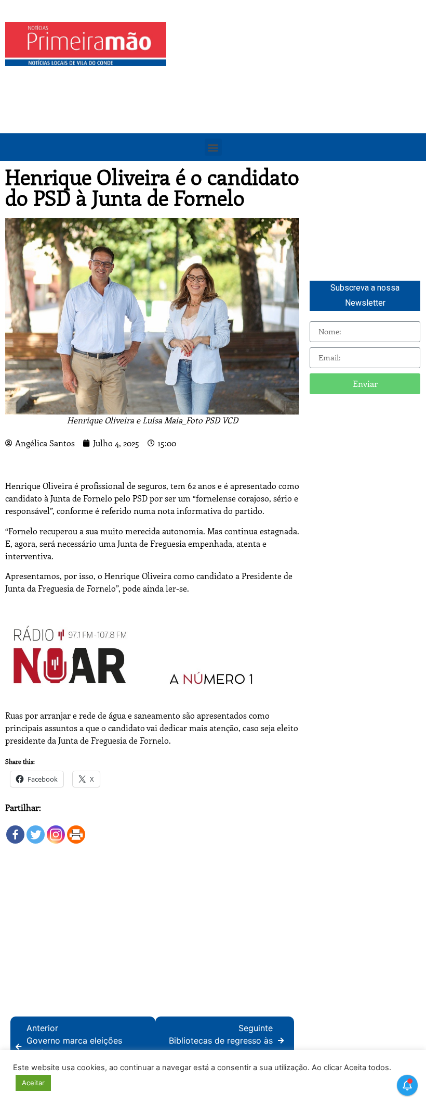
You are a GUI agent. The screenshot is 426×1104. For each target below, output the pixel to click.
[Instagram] (56, 829)
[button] (213, 147)
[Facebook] (15, 829)
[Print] (76, 829)
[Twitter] (35, 829)
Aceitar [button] (33, 1082)
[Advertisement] (299, 95)
